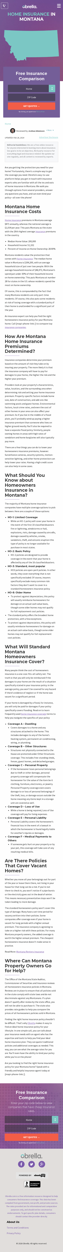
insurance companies (15, 327)
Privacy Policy (14, 1233)
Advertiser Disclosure (48, 137)
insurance (40, 231)
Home (8, 123)
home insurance (25, 258)
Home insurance (13, 220)
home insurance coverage (33, 713)
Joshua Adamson (36, 131)
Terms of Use (40, 112)
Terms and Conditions (18, 1227)
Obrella (31, 1023)
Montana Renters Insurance (30, 951)
